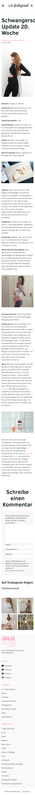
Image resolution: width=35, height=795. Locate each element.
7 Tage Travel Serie (8, 729)
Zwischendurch (7, 717)
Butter (15, 456)
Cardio (4, 748)
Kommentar (10, 523)
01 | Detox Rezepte (8, 689)
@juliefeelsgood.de (10, 588)
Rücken (4, 772)
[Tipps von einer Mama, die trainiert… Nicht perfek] (25, 605)
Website (8, 554)
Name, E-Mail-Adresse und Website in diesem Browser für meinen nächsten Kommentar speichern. (17, 564)
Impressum (26, 791)
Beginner (5, 740)
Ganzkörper (6, 760)
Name (8, 545)
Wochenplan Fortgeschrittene (12, 784)
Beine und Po (6, 744)
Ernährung (14, 40)
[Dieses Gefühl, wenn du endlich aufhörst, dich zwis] (25, 622)
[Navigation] (4, 6)
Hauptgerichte (6, 705)
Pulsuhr (5, 389)
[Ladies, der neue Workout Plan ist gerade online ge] (9, 605)
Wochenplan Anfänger (9, 780)
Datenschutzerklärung (12, 791)
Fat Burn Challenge (8, 752)
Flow (3, 756)
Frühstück (5, 697)
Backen (4, 693)
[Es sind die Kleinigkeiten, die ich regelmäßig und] (9, 622)
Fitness (22, 40)
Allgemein (6, 40)
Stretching (5, 776)
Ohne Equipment (7, 768)
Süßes (4, 713)
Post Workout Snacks (9, 709)
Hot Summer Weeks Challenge (12, 764)
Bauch (4, 736)
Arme (3, 732)
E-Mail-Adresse (11, 549)
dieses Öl (29, 453)
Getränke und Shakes (9, 701)
